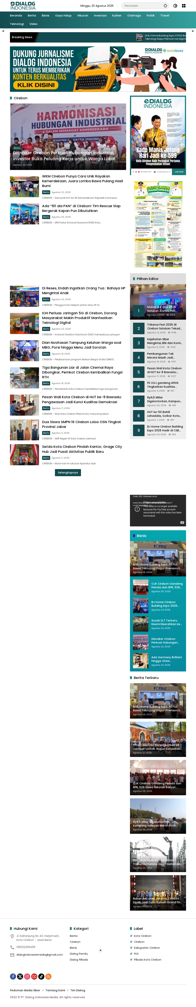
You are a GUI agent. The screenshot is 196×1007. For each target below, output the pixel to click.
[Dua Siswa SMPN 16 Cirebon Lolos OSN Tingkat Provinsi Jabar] (24, 430)
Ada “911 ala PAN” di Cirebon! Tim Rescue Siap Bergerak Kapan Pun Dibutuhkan (81, 208)
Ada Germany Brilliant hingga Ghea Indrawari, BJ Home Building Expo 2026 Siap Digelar (166, 659)
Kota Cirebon (142, 936)
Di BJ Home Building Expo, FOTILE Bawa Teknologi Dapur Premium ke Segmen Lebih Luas (139, 37)
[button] (165, 5)
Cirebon (75, 942)
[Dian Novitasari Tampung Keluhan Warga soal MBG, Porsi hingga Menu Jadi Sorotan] (24, 350)
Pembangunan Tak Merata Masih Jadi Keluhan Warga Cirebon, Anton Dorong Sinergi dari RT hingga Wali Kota (164, 355)
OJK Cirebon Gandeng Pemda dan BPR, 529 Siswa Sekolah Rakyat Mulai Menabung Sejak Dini (167, 585)
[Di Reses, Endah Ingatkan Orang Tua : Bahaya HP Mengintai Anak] (24, 296)
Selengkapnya (68, 472)
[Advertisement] (68, 255)
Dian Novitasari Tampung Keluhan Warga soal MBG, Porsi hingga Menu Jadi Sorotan (81, 345)
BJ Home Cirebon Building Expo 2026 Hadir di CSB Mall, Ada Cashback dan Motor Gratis (165, 428)
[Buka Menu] (183, 5)
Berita (46, 192)
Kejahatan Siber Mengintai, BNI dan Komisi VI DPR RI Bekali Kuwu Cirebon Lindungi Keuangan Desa (165, 341)
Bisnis (17, 147)
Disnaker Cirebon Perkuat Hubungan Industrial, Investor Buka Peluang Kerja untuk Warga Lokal (64, 156)
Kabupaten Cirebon (147, 948)
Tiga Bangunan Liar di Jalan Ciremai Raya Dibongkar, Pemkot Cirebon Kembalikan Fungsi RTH (82, 372)
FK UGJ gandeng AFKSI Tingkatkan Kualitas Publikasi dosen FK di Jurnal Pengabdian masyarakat (162, 385)
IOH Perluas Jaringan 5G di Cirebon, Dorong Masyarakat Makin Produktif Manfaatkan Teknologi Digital (79, 318)
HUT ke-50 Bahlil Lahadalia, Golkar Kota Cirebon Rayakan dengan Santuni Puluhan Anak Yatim (165, 414)
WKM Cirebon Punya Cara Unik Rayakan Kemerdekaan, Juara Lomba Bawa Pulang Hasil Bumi (82, 181)
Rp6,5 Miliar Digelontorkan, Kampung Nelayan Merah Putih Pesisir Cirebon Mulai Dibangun (164, 399)
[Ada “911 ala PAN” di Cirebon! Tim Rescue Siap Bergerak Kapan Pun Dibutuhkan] (24, 214)
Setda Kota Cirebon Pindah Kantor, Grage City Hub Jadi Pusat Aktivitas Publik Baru (82, 449)
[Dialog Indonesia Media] (23, 5)
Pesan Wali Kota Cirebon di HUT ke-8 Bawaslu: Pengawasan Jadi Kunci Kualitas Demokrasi (82, 399)
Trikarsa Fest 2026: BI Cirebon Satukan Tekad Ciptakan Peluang (163, 326)
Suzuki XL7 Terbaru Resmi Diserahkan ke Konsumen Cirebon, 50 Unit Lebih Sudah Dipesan (167, 622)
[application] (158, 510)
